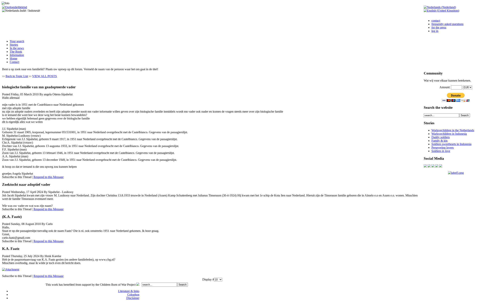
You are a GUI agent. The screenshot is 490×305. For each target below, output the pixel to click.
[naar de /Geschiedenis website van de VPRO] (440, 166)
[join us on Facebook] (429, 166)
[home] (14, 7)
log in (434, 31)
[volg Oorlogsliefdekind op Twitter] (436, 166)
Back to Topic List (17, 76)
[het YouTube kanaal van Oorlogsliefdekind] (425, 166)
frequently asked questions (447, 24)
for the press (438, 27)
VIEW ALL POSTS (44, 76)
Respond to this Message (48, 177)
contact (435, 20)
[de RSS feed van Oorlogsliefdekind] (432, 166)
